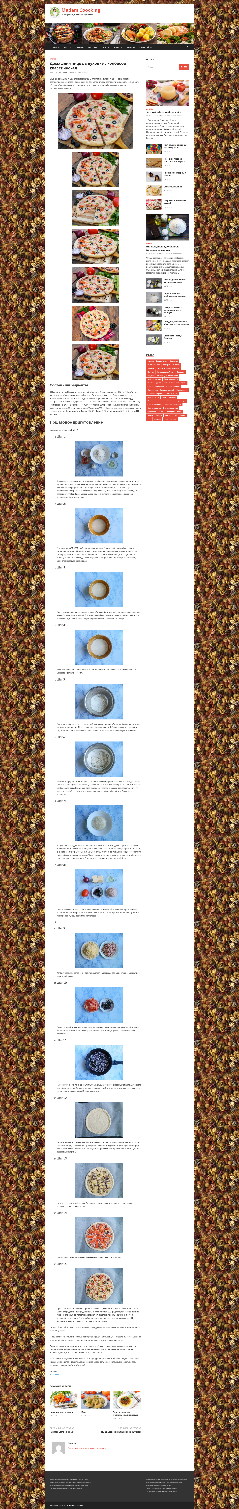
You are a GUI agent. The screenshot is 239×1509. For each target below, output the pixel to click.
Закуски (79, 47)
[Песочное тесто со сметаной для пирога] (154, 167)
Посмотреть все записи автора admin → (87, 1448)
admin (64, 72)
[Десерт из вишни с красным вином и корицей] (154, 316)
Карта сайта (145, 47)
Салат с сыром (153, 397)
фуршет (173, 419)
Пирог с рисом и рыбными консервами (175, 294)
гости (179, 412)
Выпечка (176, 365)
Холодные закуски (170, 408)
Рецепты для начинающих (167, 376)
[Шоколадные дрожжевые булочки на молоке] (167, 241)
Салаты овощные (154, 404)
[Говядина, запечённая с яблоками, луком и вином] (154, 330)
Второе (67, 47)
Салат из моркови (171, 379)
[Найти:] (167, 67)
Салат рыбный (171, 394)
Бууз (83, 1412)
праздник (157, 419)
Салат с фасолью (169, 397)
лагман (167, 415)
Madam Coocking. (81, 10)
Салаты (105, 47)
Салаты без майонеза (156, 401)
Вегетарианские (154, 365)
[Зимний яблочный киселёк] (167, 107)
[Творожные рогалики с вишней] (154, 209)
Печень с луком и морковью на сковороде (125, 1413)
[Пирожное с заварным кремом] (154, 181)
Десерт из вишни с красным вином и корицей (173, 310)
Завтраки (92, 47)
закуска (159, 415)
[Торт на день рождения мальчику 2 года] (154, 153)
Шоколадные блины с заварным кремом (174, 280)
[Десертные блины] (154, 195)
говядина (171, 412)
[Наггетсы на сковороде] (64, 1409)
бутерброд (152, 412)
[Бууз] (95, 1409)
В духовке (174, 361)
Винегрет (166, 365)
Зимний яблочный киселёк (163, 112)
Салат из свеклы (172, 386)
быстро (162, 412)
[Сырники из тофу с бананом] (154, 344)
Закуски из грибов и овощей (168, 368)
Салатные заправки (155, 394)
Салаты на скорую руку (176, 401)
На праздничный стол (165, 372)
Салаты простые (154, 408)
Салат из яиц (153, 390)
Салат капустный (167, 390)
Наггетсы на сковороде (61, 1412)
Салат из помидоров (156, 386)
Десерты (117, 47)
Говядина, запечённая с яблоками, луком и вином (176, 322)
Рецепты (151, 376)
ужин (166, 419)
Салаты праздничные (172, 404)
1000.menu (54, 1374)
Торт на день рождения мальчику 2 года (175, 146)
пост (149, 419)
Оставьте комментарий (78, 72)
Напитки (131, 47)
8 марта (151, 361)
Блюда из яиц (161, 361)
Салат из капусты (154, 379)
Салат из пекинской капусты (175, 383)
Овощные (180, 372)
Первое (55, 47)
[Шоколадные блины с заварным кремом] (154, 288)
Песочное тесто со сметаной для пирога (174, 160)
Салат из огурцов (154, 383)
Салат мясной (181, 390)
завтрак (151, 415)
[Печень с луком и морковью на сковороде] (127, 1409)
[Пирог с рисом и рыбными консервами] (154, 302)
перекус (182, 415)
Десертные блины (173, 186)
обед (175, 415)
